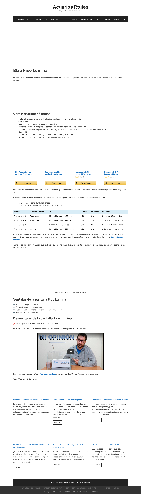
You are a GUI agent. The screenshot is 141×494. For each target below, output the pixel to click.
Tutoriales (71, 19)
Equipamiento (40, 19)
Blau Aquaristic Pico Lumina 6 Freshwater (23, 173)
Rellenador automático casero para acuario (31, 400)
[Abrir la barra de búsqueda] (124, 19)
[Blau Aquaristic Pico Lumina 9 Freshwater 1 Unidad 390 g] (55, 157)
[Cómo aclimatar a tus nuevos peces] (70, 390)
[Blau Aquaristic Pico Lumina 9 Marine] (115, 157)
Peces (107, 19)
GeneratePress (84, 482)
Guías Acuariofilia (22, 19)
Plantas (98, 19)
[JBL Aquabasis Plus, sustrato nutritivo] (110, 435)
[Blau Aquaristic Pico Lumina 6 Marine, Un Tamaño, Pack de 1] (85, 157)
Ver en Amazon (27, 183)
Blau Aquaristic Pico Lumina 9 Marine (112, 173)
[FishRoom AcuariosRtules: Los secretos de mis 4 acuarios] (31, 435)
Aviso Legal (45, 492)
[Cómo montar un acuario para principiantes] (110, 390)
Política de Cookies (80, 492)
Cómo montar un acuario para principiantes (110, 400)
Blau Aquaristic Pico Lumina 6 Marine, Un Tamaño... (83, 173)
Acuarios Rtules (70, 7)
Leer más (18, 420)
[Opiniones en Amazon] (79, 177)
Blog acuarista (86, 19)
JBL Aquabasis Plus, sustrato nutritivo (107, 445)
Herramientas (56, 19)
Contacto (94, 492)
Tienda (116, 19)
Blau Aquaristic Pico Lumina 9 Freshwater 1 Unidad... (54, 173)
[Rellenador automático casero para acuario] (31, 390)
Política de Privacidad (61, 492)
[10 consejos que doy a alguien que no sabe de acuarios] (70, 435)
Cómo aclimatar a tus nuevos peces (67, 400)
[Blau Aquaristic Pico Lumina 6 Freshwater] (26, 157)
